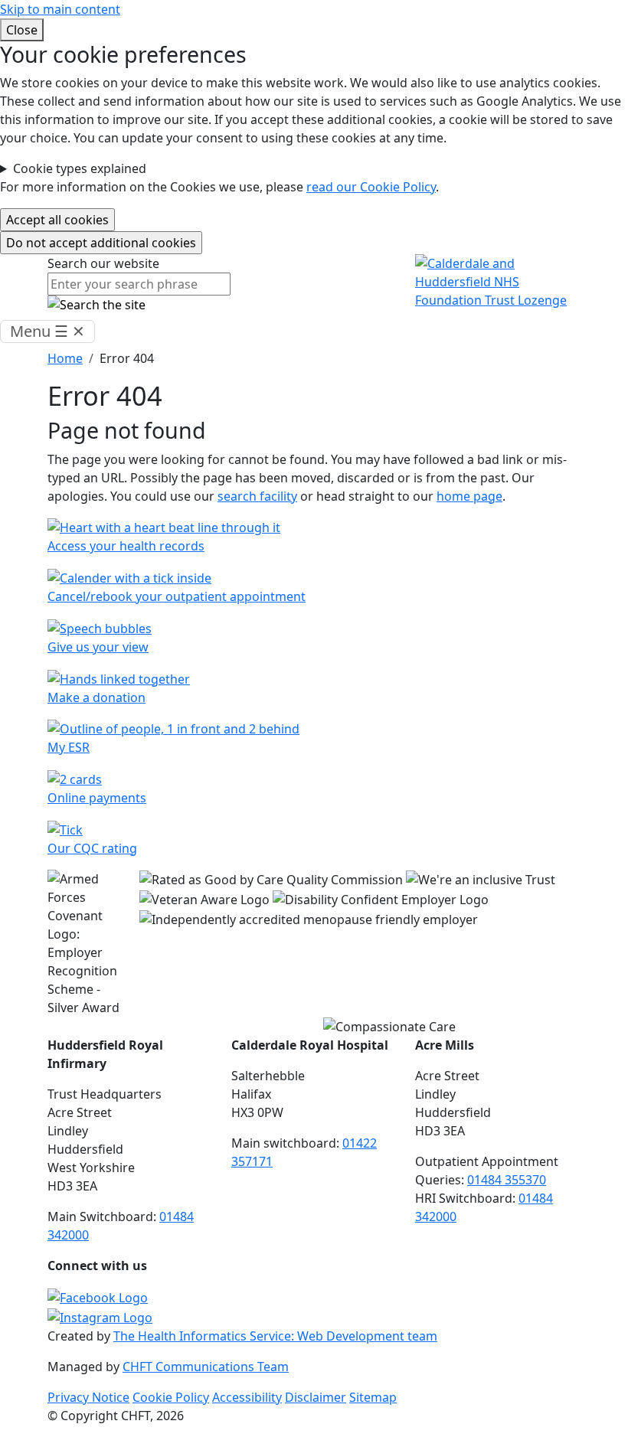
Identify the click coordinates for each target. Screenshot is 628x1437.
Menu (47, 331)
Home (65, 358)
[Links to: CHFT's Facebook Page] (97, 1296)
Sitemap (373, 1397)
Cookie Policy (170, 1397)
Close (22, 29)
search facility (257, 496)
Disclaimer (315, 1397)
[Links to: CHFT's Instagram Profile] (99, 1316)
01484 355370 (506, 1179)
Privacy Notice (88, 1397)
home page (469, 496)
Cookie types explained (79, 168)
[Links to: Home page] (498, 281)
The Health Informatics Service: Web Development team (275, 1336)
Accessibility (247, 1397)
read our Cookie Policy (371, 186)
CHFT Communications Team (206, 1366)
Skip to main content (60, 9)
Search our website (103, 263)
